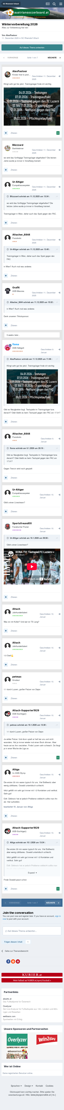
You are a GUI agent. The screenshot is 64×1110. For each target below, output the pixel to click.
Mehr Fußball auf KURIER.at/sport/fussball (32, 980)
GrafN (15, 287)
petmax (16, 676)
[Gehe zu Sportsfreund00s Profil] (8, 527)
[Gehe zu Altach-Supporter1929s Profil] (8, 714)
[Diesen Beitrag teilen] (59, 76)
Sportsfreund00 (22, 523)
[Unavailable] (32, 386)
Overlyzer (7, 1006)
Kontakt (39, 1085)
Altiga (15, 769)
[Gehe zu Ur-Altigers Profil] (8, 185)
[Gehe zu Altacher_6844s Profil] (8, 238)
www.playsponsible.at (41, 1094)
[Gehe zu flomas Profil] (8, 348)
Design (28, 1085)
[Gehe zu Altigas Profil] (8, 773)
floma (12, 448)
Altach (16, 608)
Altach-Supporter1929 (25, 710)
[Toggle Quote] (8, 196)
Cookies (49, 1085)
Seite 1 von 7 (33, 57)
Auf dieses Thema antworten (32, 47)
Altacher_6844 (21, 234)
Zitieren (14, 132)
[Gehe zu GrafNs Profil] (8, 291)
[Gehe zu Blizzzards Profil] (8, 148)
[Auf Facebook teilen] (8, 961)
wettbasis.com (9, 1016)
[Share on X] (3, 962)
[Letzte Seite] (60, 57)
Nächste (52, 57)
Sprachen (16, 1085)
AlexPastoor (11, 35)
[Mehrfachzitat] (6, 133)
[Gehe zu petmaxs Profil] (8, 680)
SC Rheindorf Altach (30, 38)
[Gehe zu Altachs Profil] (8, 612)
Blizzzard (17, 144)
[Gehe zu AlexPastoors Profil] (8, 74)
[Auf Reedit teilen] (13, 961)
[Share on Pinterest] (18, 961)
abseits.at (7, 998)
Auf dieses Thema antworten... (22, 930)
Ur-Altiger (18, 181)
